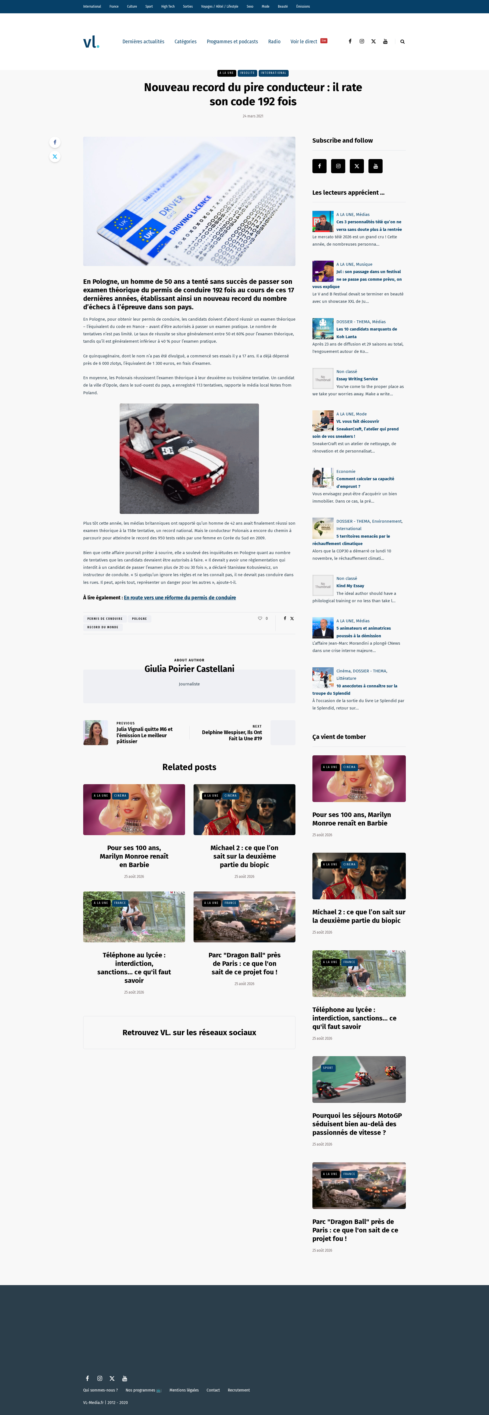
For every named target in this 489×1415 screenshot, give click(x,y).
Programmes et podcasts (232, 41)
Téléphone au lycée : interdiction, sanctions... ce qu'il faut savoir (134, 968)
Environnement (387, 521)
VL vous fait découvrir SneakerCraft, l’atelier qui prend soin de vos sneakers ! (355, 429)
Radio (274, 41)
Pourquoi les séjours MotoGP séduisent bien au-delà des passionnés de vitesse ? (357, 1124)
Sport (149, 6)
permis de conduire (105, 619)
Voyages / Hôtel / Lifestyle (219, 6)
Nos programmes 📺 (144, 1390)
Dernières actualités (143, 41)
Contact (213, 1390)
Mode (265, 6)
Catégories (186, 41)
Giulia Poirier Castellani (189, 669)
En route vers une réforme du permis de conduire (180, 598)
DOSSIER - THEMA (353, 321)
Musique (364, 264)
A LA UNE (227, 73)
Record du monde (103, 627)
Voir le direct (308, 41)
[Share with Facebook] (55, 142)
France (114, 6)
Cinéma (120, 795)
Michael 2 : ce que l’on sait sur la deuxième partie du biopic (244, 856)
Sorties (188, 6)
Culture (132, 6)
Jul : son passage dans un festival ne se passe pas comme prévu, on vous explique (357, 279)
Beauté (283, 6)
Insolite (247, 73)
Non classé (346, 371)
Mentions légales (184, 1390)
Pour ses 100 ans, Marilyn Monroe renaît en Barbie (134, 856)
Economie (345, 471)
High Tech (168, 6)
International (92, 6)
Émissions (303, 6)
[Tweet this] (55, 156)
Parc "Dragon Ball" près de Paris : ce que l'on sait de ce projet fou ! (245, 963)
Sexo (250, 6)
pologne (139, 619)
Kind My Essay (350, 586)
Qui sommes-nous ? (100, 1390)
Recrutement (239, 1390)
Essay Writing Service (357, 378)
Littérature (346, 678)
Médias (363, 214)
